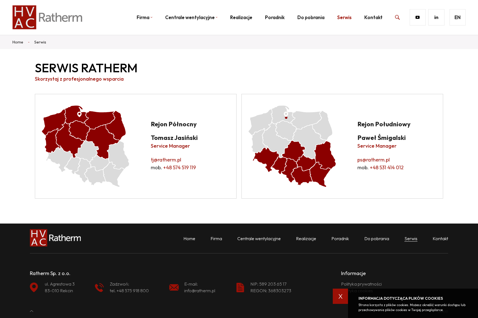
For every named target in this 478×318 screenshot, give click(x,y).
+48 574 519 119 (179, 167)
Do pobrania (310, 17)
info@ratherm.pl (199, 290)
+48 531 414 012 (387, 167)
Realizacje (241, 17)
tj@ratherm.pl (166, 160)
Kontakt (373, 17)
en (457, 17)
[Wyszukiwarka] (391, 17)
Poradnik (275, 17)
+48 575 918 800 (132, 290)
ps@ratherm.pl (373, 160)
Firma (216, 238)
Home (189, 238)
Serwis (344, 17)
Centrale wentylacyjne (190, 17)
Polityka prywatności (361, 284)
